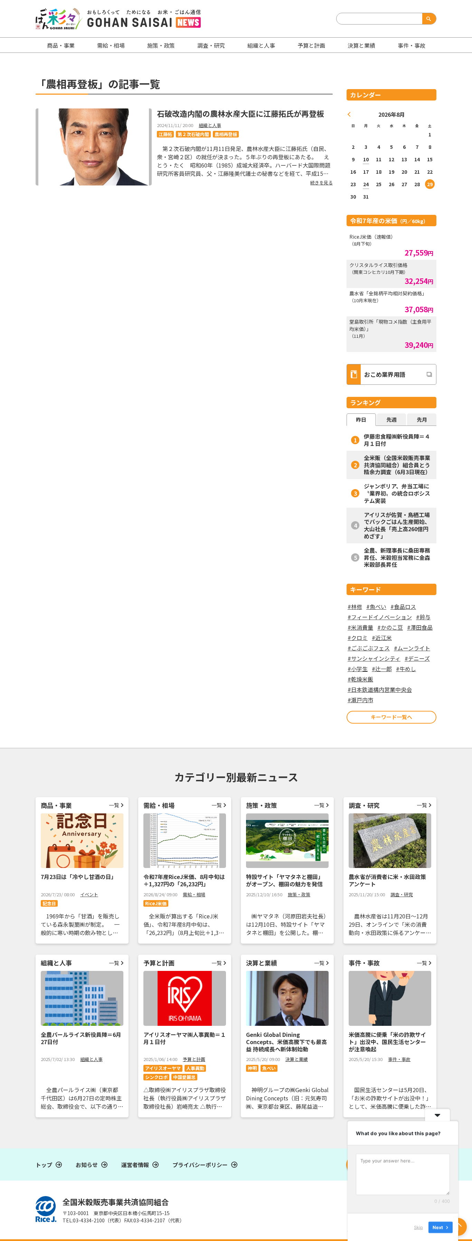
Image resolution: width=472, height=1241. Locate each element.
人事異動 (195, 1068)
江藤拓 (165, 134)
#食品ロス (403, 606)
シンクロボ (156, 1077)
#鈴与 (423, 617)
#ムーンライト (412, 648)
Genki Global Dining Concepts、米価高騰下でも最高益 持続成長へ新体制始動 (286, 1041)
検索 (427, 19)
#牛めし (406, 669)
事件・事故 (399, 1059)
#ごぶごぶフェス (369, 648)
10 (366, 159)
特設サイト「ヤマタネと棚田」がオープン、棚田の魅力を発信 (284, 880)
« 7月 (349, 114)
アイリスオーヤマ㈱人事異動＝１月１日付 (184, 1038)
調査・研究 (211, 45)
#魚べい (376, 606)
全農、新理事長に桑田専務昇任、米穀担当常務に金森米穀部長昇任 (397, 557)
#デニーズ (417, 658)
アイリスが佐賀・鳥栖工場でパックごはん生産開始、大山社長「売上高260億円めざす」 (397, 525)
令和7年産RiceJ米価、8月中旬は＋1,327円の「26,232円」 (184, 880)
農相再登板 (226, 134)
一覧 (114, 805)
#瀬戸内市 (360, 700)
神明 (252, 1068)
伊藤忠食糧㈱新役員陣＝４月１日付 (397, 440)
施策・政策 (161, 45)
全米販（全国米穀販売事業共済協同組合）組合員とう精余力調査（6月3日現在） (397, 465)
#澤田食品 (420, 627)
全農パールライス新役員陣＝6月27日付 (81, 1038)
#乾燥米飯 (360, 679)
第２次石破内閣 (193, 134)
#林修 (355, 606)
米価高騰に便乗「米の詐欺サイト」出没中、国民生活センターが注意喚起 (387, 1041)
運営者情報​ (135, 1165)
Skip (418, 1227)
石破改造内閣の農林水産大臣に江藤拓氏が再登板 (240, 113)
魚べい (269, 1068)
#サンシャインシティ (374, 658)
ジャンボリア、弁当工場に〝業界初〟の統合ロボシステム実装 (397, 493)
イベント (89, 894)
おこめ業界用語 (384, 374)
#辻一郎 (382, 669)
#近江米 (382, 637)
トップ (44, 1165)
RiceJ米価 (156, 903)
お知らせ (87, 1165)
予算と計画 (311, 45)
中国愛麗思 (184, 1077)
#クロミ (358, 637)
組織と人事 (261, 45)
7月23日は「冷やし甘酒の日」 (78, 876)
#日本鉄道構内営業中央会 (380, 689)
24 (366, 184)
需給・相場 (111, 45)
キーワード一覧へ (391, 716)
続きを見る (321, 182)
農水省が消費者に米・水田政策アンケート (387, 880)
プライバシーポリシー (200, 1165)
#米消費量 (360, 627)
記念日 (49, 903)
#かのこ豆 (390, 627)
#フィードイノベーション (380, 617)
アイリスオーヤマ (163, 1068)
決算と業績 (361, 45)
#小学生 (358, 669)
